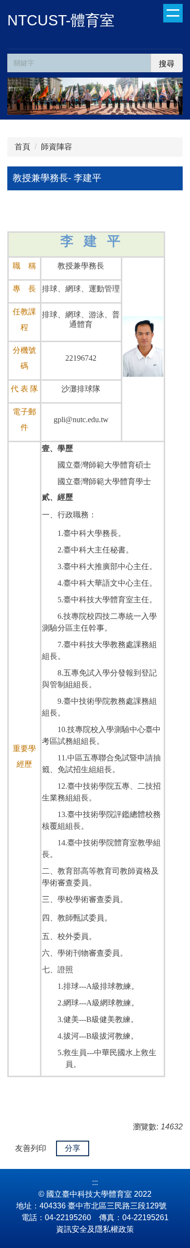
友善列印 (30, 1148)
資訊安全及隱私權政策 (95, 1229)
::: (95, 1182)
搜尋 (166, 64)
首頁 (22, 147)
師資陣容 (56, 147)
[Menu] (173, 13)
